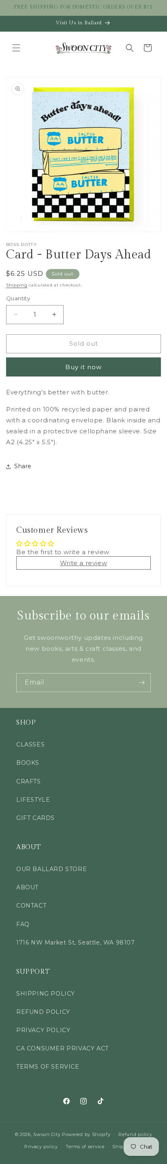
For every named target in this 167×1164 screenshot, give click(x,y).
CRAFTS (28, 781)
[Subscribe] (141, 682)
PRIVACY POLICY (43, 1030)
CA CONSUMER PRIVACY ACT (62, 1048)
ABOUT (27, 887)
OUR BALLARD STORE (51, 869)
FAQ (23, 924)
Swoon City (46, 1134)
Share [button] (23, 466)
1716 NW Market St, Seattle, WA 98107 (75, 942)
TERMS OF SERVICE (47, 1066)
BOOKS (27, 762)
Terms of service (85, 1146)
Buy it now (83, 367)
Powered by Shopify (86, 1134)
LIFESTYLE (33, 799)
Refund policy (135, 1134)
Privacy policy (41, 1146)
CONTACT (31, 905)
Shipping (17, 285)
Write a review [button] (83, 563)
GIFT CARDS (35, 818)
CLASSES (30, 744)
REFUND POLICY (43, 1012)
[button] (16, 48)
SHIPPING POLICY (45, 993)
